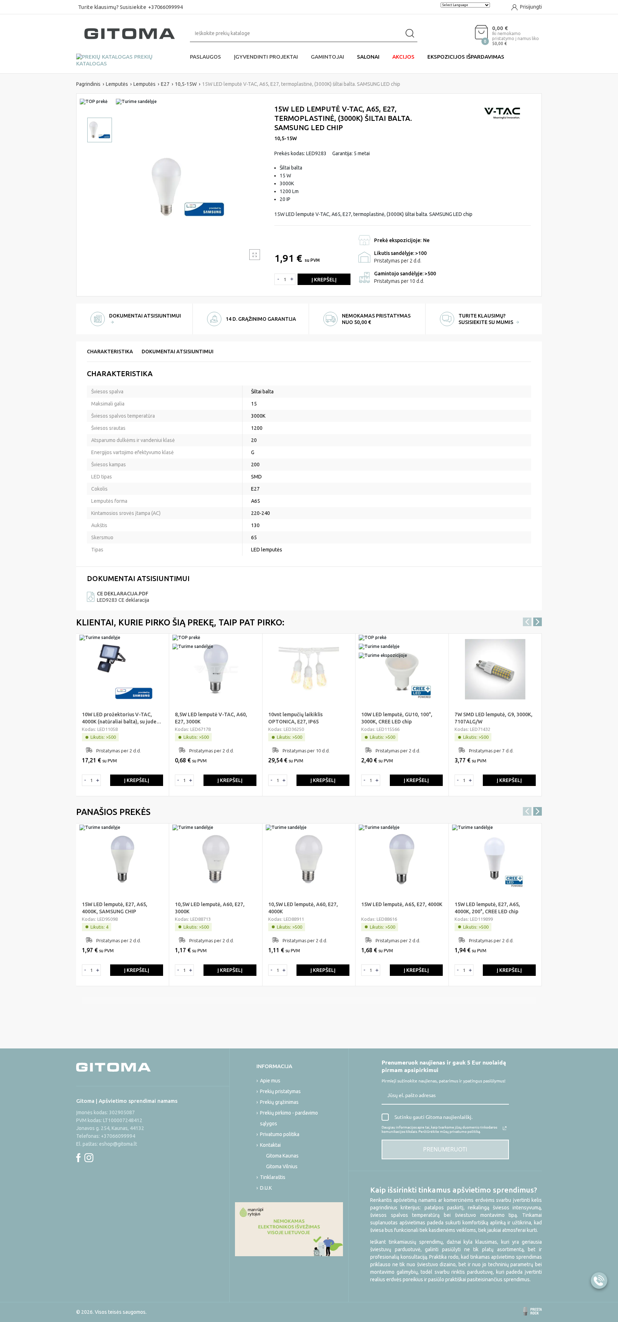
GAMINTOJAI (327, 57)
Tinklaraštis (272, 1177)
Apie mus (270, 1080)
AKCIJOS (403, 57)
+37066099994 (165, 7)
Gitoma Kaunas (282, 1156)
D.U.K (266, 1188)
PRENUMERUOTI (445, 1149)
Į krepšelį (324, 279)
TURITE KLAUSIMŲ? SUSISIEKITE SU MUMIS (486, 319)
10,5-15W (285, 138)
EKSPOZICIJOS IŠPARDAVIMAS (465, 57)
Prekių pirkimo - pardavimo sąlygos (289, 1118)
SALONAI (368, 57)
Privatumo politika (279, 1134)
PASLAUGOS (205, 57)
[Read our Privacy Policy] (504, 1128)
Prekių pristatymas (280, 1091)
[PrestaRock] (532, 1311)
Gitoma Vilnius (282, 1166)
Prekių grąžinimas (279, 1102)
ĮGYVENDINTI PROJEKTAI (266, 57)
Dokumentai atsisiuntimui (178, 351)
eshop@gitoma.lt (118, 1144)
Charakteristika (110, 351)
